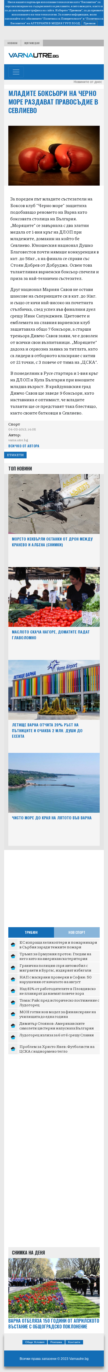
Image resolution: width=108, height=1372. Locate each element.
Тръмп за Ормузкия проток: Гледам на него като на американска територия (55, 956)
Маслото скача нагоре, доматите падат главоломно (51, 634)
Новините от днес (88, 82)
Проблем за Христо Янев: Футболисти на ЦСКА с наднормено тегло (56, 1049)
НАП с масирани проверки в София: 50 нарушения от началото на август (55, 979)
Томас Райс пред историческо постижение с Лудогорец (59, 1002)
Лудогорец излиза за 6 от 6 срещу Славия (56, 1034)
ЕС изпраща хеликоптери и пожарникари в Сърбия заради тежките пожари (58, 944)
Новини (12, 43)
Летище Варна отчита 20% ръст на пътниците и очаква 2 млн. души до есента (47, 730)
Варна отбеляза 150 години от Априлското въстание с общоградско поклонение (53, 1324)
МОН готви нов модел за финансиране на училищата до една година (57, 1014)
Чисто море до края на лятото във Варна (52, 817)
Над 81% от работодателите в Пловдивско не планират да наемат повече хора (57, 991)
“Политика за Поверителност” (62, 18)
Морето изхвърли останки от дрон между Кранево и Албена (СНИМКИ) (52, 541)
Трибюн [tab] (31, 932)
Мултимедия (32, 43)
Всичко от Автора (23, 445)
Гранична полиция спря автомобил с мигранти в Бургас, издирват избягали (55, 967)
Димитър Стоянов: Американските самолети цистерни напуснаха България (56, 1025)
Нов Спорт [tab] (76, 932)
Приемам (89, 23)
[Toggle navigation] (16, 71)
